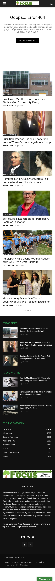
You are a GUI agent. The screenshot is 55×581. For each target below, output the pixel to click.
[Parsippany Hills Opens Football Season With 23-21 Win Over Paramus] (27, 242)
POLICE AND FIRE (11, 372)
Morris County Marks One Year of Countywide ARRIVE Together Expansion (26, 300)
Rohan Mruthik (8, 265)
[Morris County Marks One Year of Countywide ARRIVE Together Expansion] (27, 282)
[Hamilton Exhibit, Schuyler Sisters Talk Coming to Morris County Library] (27, 163)
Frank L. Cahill (8, 106)
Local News (7, 294)
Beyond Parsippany (9, 135)
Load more (27, 310)
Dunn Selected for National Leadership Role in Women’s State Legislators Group (27, 140)
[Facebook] (24, 544)
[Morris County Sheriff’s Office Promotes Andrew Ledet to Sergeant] (10, 396)
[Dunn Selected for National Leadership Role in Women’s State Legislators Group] (27, 123)
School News (7, 95)
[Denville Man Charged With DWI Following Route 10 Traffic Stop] (10, 410)
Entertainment (8, 254)
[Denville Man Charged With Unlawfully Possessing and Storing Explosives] (10, 382)
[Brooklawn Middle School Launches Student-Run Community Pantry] (27, 83)
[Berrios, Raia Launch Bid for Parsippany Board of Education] (27, 203)
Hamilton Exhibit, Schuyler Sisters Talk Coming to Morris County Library (25, 180)
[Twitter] (30, 544)
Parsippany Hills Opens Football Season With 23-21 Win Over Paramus (26, 260)
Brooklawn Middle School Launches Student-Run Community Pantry (24, 101)
